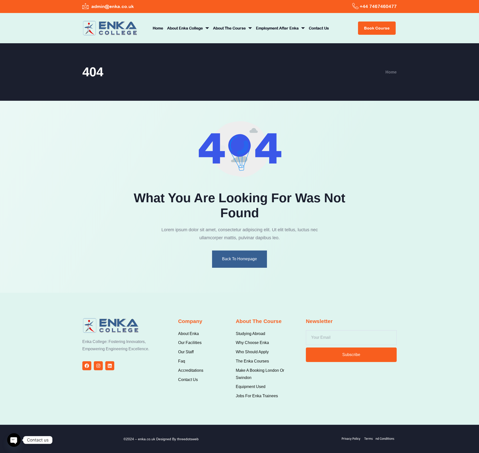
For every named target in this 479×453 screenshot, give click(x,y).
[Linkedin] (109, 365)
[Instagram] (98, 365)
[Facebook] (86, 365)
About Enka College (185, 28)
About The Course (229, 28)
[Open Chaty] (14, 440)
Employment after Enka (277, 28)
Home (158, 28)
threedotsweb (188, 439)
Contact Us (319, 28)
